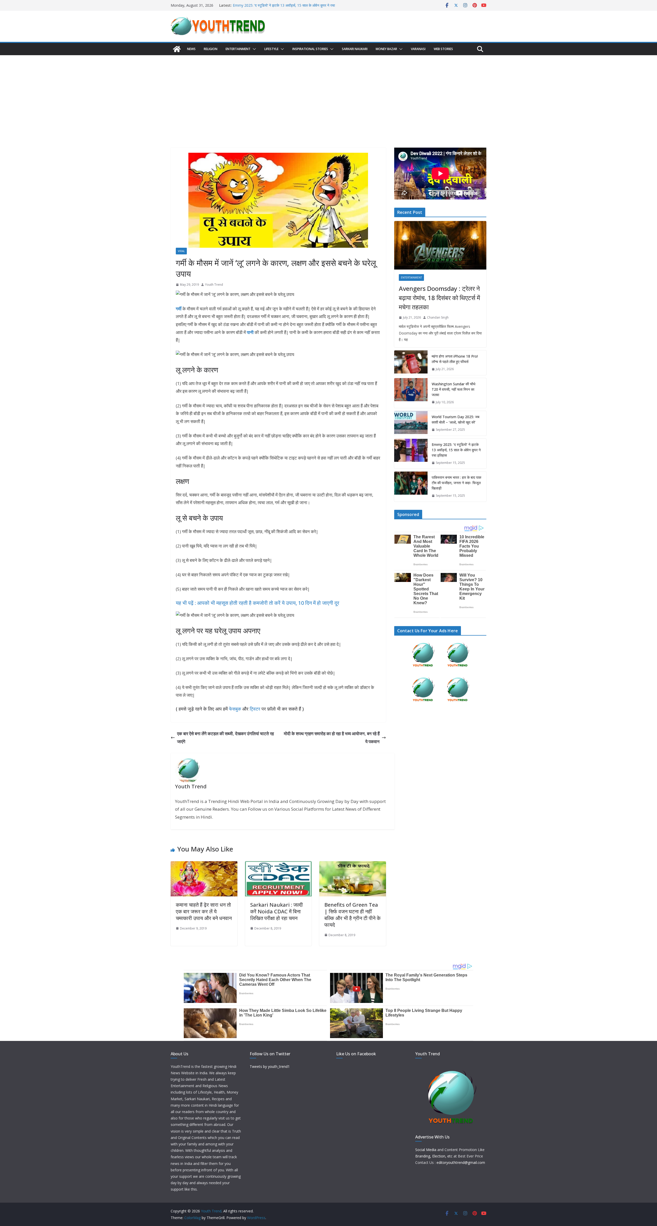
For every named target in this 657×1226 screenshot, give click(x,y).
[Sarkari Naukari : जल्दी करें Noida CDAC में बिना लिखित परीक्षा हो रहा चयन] (278, 865)
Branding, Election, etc (433, 1156)
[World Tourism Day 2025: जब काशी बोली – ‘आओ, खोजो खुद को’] (411, 423)
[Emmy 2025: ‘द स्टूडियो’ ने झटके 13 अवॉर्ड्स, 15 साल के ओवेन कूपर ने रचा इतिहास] (411, 454)
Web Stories (443, 49)
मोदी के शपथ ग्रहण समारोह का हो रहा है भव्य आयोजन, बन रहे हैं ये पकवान (332, 737)
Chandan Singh (438, 317)
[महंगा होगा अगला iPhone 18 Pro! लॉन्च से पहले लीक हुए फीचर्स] (411, 362)
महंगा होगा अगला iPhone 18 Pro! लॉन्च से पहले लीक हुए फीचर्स (455, 359)
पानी (250, 332)
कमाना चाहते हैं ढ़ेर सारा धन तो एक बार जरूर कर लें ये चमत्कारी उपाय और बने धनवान (204, 911)
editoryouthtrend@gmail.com (461, 1162)
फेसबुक (235, 709)
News (191, 49)
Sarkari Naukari (355, 49)
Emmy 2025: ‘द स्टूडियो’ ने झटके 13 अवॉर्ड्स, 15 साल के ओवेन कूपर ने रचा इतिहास (456, 450)
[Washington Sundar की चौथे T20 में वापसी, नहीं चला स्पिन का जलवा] (411, 393)
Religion (210, 49)
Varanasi (418, 49)
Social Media (425, 1149)
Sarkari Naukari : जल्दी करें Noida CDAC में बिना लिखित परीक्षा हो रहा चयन (276, 911)
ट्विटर (255, 709)
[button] (253, 49)
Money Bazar (386, 49)
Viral (181, 251)
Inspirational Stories (310, 49)
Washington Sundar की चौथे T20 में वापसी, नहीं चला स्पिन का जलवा (453, 389)
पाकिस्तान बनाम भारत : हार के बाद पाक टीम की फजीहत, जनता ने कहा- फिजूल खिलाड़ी (456, 483)
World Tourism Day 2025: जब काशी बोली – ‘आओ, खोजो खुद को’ (455, 419)
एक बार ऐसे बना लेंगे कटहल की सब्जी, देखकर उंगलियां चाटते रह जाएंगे (225, 737)
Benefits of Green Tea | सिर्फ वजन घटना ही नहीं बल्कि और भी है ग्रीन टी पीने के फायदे (352, 914)
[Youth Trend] (177, 49)
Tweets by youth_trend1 (270, 1066)
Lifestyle (271, 49)
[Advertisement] (328, 94)
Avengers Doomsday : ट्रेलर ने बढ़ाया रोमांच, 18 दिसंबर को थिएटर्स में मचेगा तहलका (439, 297)
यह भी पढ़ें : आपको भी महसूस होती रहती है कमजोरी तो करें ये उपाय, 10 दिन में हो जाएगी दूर (257, 602)
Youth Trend (214, 284)
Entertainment (238, 49)
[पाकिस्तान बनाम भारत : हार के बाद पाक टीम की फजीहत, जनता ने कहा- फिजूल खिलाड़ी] (411, 487)
